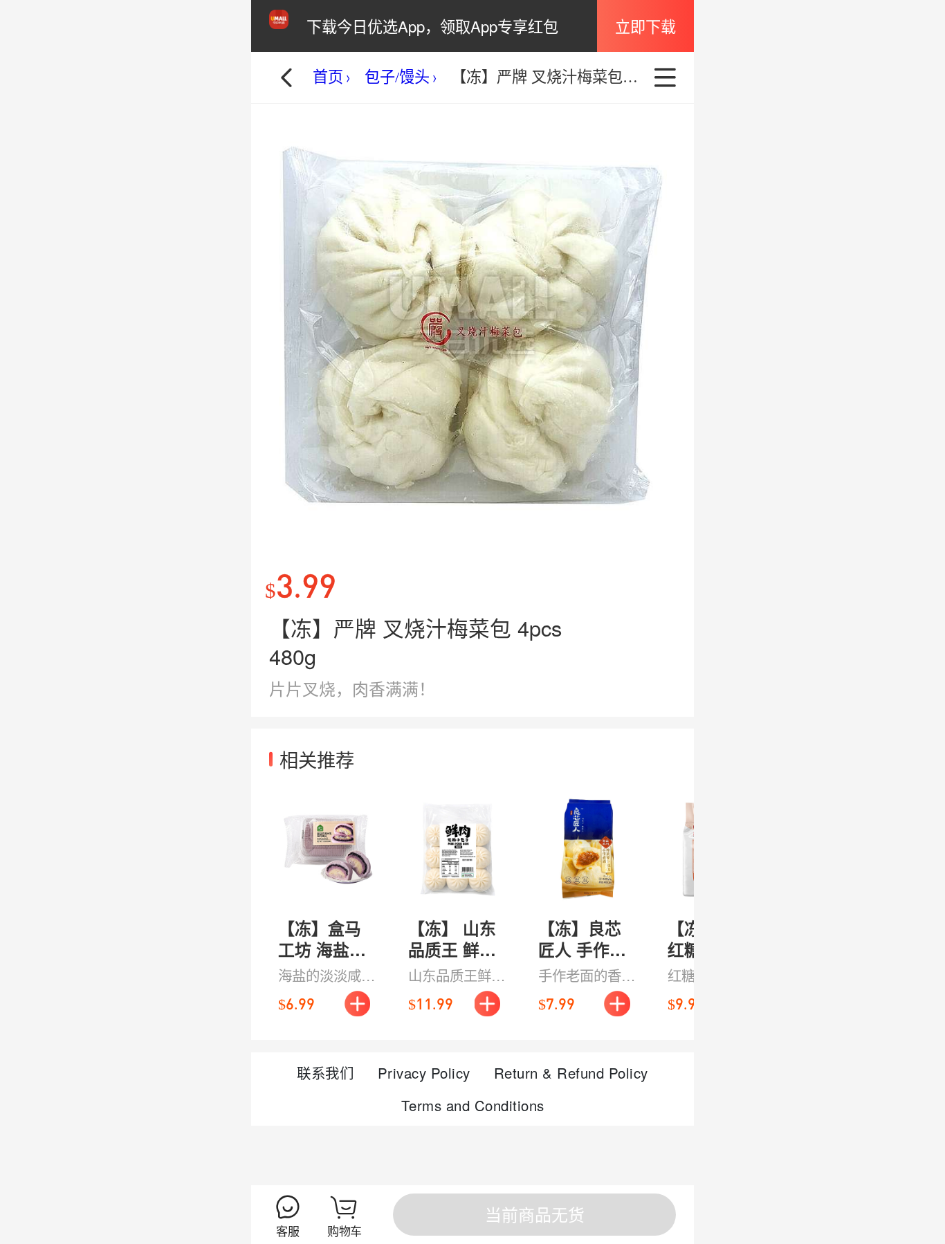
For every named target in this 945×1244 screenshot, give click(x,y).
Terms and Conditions (472, 1105)
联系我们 (325, 1072)
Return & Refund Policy (571, 1072)
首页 (328, 77)
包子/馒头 (397, 77)
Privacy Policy (424, 1072)
